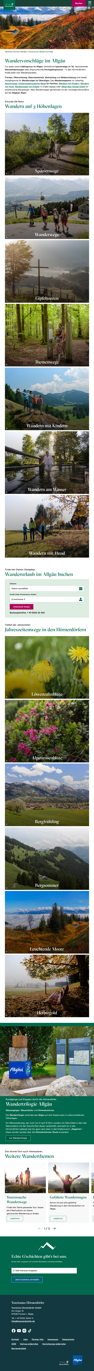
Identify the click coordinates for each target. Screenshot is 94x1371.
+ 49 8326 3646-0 (24, 1318)
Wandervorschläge (46, 52)
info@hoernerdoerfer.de (23, 1321)
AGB (13, 1344)
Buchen (78, 3)
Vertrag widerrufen (29, 1344)
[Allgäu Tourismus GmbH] (78, 1360)
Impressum (53, 1339)
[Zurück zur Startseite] (9, 5)
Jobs (25, 1339)
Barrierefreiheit (18, 1348)
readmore (14, 1218)
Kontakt (15, 1339)
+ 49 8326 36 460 (36, 612)
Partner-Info (38, 1339)
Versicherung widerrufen (54, 1344)
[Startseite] (64, 1362)
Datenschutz (68, 1339)
